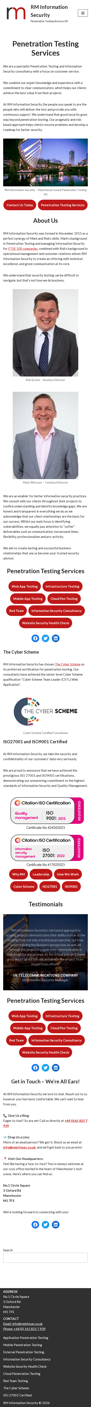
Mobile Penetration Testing (22, 1345)
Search (8, 1250)
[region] (45, 952)
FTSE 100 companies (23, 248)
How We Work (68, 874)
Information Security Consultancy (57, 611)
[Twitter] (45, 638)
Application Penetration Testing (25, 1338)
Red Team (16, 611)
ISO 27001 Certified (17, 1395)
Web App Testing (25, 586)
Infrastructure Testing (62, 586)
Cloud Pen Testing (64, 598)
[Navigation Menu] (83, 13)
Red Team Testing (15, 1381)
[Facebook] (35, 638)
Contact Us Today (20, 205)
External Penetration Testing (23, 1352)
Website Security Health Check (45, 623)
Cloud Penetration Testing (21, 1373)
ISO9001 (71, 886)
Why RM (18, 874)
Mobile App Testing (28, 598)
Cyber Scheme (23, 886)
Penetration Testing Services (62, 205)
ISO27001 (50, 886)
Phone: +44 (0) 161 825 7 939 (24, 1329)
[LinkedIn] (55, 638)
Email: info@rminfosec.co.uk (23, 1324)
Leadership (41, 874)
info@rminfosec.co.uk (19, 1147)
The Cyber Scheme (68, 664)
